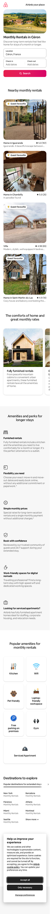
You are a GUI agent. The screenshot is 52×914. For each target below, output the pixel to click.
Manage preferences (25, 895)
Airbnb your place (35, 4)
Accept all (25, 880)
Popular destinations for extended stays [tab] (22, 784)
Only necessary (25, 887)
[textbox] (14, 64)
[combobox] (25, 54)
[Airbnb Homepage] (5, 4)
